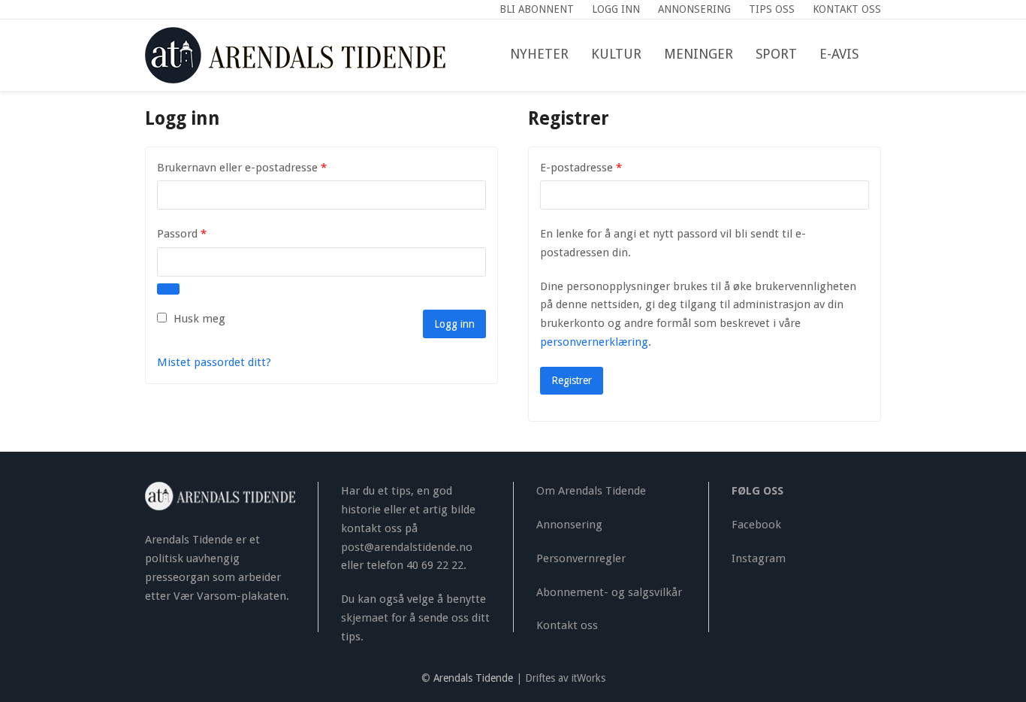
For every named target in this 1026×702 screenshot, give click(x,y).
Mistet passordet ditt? (214, 362)
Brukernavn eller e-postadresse (262, 167)
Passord (201, 233)
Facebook (756, 524)
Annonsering (569, 524)
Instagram (759, 558)
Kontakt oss (567, 625)
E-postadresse (601, 167)
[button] (881, 55)
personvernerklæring (594, 342)
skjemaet (364, 618)
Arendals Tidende (473, 678)
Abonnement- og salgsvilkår (609, 592)
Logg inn (454, 324)
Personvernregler (581, 558)
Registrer (571, 380)
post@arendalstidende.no (406, 547)
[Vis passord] (168, 289)
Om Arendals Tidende (591, 491)
